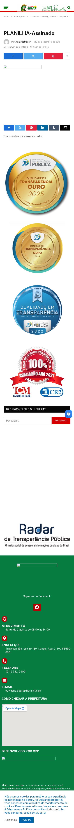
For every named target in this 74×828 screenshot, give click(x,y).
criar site (25, 785)
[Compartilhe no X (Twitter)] (33, 56)
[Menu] (6, 7)
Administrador (23, 42)
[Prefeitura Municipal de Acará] (39, 7)
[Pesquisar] (68, 7)
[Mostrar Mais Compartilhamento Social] (67, 56)
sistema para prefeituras (48, 785)
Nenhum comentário (17, 47)
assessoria (27, 788)
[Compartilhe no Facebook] (13, 56)
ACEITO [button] (26, 819)
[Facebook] (37, 607)
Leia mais (53, 809)
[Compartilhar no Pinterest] (53, 56)
